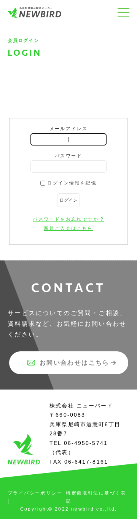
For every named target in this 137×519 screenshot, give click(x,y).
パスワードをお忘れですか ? (68, 219)
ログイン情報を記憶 (71, 183)
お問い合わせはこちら (75, 362)
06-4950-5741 (86, 443)
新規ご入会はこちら (68, 228)
